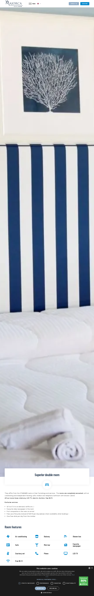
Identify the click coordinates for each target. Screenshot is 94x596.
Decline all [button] (53, 588)
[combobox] (89, 568)
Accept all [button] (40, 588)
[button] (47, 579)
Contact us (74, 3)
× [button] (92, 568)
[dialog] (47, 581)
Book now (84, 3)
